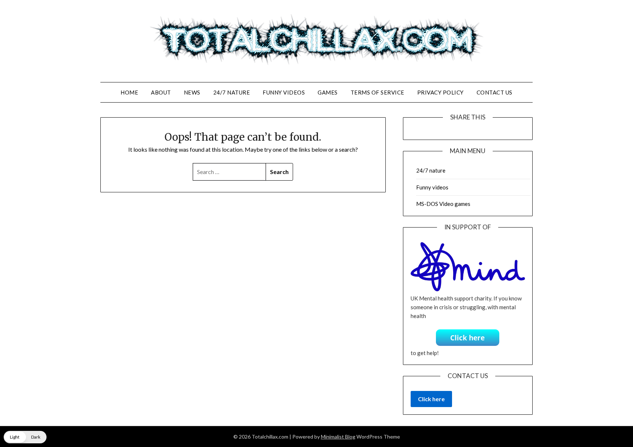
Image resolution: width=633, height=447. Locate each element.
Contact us (494, 92)
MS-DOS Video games (443, 203)
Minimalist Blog (338, 436)
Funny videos (284, 92)
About (161, 92)
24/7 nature (231, 92)
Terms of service (377, 92)
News (192, 92)
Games (328, 92)
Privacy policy (440, 92)
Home (129, 92)
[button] (25, 437)
